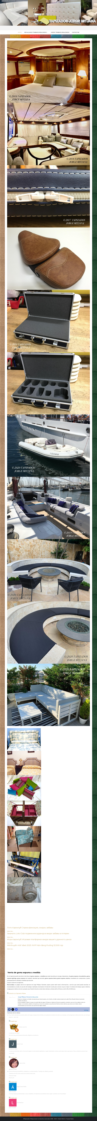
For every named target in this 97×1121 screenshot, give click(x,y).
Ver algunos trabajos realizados (35, 32)
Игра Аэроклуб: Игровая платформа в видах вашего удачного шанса (39, 939)
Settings (86, 1010)
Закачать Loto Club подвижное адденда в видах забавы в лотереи (38, 933)
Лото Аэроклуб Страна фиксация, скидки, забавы (30, 928)
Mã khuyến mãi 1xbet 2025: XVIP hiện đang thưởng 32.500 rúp (35, 945)
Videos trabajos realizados (60, 32)
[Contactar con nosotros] (16, 993)
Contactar (75, 32)
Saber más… (10, 931)
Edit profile (35, 997)
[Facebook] (9, 1009)
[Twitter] (12, 1009)
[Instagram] (16, 1009)
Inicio (20, 32)
